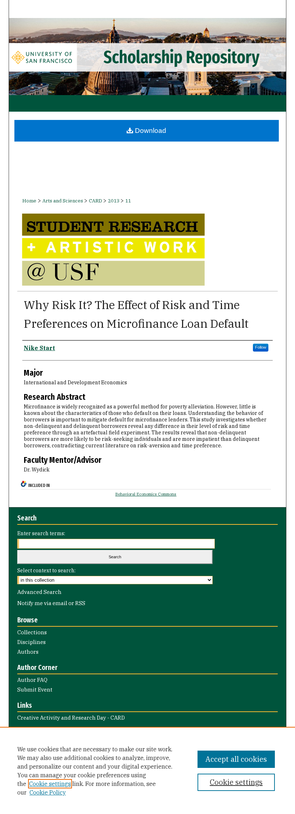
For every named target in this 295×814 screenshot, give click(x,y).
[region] (147, 770)
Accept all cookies (236, 759)
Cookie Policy (48, 792)
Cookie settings (50, 783)
